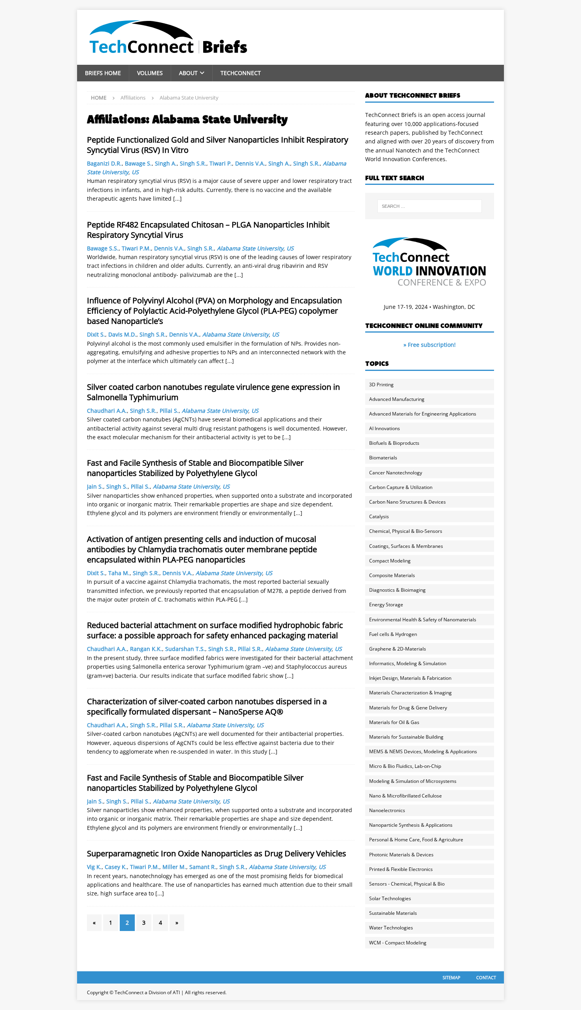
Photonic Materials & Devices (401, 854)
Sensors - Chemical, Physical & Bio (407, 883)
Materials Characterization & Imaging (410, 692)
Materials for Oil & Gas (394, 722)
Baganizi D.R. (104, 163)
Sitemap (451, 977)
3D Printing (381, 384)
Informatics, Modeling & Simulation (407, 663)
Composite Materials (392, 575)
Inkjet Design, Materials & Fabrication (410, 678)
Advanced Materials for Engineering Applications (422, 413)
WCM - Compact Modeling (397, 942)
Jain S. (95, 486)
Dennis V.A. (250, 163)
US (135, 172)
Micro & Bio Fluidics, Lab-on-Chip (405, 766)
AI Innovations (384, 428)
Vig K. (94, 867)
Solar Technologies (390, 898)
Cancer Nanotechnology (395, 472)
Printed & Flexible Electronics (401, 869)
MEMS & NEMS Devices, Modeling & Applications (423, 751)
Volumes (150, 73)
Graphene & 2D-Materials (397, 648)
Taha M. (119, 573)
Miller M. (174, 867)
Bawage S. (138, 163)
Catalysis (379, 516)
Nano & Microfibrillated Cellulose (405, 795)
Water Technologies (391, 927)
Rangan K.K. (146, 649)
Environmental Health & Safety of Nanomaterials (422, 619)
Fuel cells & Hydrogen (393, 634)
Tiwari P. (220, 163)
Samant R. (202, 867)
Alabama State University (250, 248)
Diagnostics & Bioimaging (397, 590)
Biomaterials (383, 457)
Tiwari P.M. (136, 248)
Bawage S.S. (103, 248)
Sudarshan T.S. (185, 649)
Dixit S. (96, 334)
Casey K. (116, 867)
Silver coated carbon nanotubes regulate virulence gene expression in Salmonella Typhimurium (213, 392)
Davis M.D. (122, 334)
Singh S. (117, 486)
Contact (486, 977)
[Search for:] (430, 206)
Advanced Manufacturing (396, 399)
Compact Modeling (390, 560)
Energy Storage (386, 604)
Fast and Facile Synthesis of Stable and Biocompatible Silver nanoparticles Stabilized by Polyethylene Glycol (195, 467)
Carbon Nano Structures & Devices (407, 501)
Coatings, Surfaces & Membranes (406, 546)
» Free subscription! (430, 344)
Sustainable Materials (393, 913)
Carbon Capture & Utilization (400, 487)
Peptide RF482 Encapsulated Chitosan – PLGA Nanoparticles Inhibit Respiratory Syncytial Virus (208, 229)
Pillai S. (169, 410)
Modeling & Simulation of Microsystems (412, 781)
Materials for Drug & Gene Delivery (408, 707)
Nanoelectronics (387, 810)
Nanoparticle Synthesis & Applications (411, 825)
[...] (177, 198)
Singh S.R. (193, 163)
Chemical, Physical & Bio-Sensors (405, 531)
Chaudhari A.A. (107, 410)
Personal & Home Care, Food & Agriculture (416, 839)
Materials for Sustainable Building (406, 737)
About (188, 73)
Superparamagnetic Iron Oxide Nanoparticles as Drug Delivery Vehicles (216, 853)
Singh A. (166, 163)
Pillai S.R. (250, 649)
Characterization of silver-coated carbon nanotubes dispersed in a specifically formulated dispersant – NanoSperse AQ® (207, 706)
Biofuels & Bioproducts (394, 443)
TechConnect (241, 73)
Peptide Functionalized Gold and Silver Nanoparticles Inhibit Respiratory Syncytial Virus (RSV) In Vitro (217, 144)
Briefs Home (103, 73)
